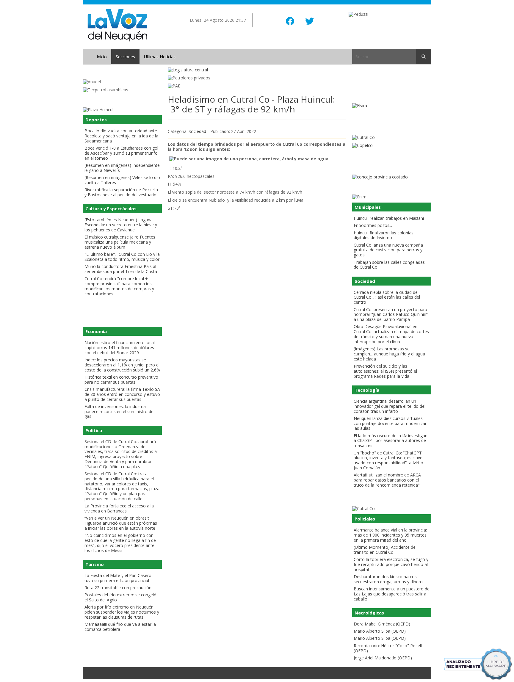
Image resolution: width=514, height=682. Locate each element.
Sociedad (197, 131)
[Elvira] (391, 105)
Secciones (125, 56)
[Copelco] (391, 145)
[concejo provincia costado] (391, 177)
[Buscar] (423, 56)
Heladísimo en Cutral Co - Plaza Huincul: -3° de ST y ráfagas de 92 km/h (251, 104)
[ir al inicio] (117, 25)
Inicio (102, 56)
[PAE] (257, 86)
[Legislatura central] (257, 70)
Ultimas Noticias (159, 56)
